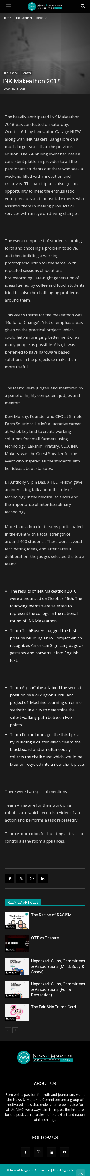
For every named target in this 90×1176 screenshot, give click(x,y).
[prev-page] (8, 1030)
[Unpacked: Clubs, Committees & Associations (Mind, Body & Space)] (17, 966)
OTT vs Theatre (45, 938)
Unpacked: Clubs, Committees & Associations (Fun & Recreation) (58, 989)
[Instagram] (38, 1152)
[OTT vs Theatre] (17, 943)
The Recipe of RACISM (51, 915)
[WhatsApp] (31, 878)
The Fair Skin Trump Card (53, 1007)
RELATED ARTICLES (23, 902)
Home (7, 18)
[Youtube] (64, 1152)
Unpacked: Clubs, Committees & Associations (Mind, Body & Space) (58, 966)
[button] (8, 6)
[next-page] (15, 1030)
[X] (20, 878)
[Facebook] (9, 878)
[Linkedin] (43, 878)
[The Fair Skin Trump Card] (17, 1012)
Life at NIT (12, 972)
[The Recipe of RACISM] (17, 920)
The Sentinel (24, 18)
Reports (41, 18)
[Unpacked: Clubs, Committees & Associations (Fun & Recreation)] (17, 989)
